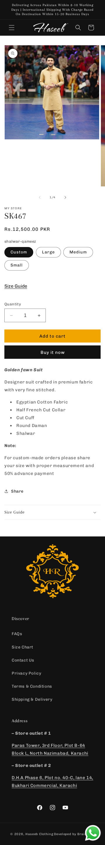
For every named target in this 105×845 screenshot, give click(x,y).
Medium (78, 252)
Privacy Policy (26, 673)
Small (16, 265)
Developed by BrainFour (74, 834)
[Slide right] (65, 197)
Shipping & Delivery (32, 699)
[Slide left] (39, 197)
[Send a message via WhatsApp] (93, 833)
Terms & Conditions (32, 686)
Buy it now (53, 352)
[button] (11, 27)
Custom (18, 252)
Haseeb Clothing (39, 834)
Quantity (12, 304)
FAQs (17, 633)
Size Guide (15, 286)
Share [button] (17, 491)
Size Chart (22, 647)
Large (48, 252)
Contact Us (23, 660)
